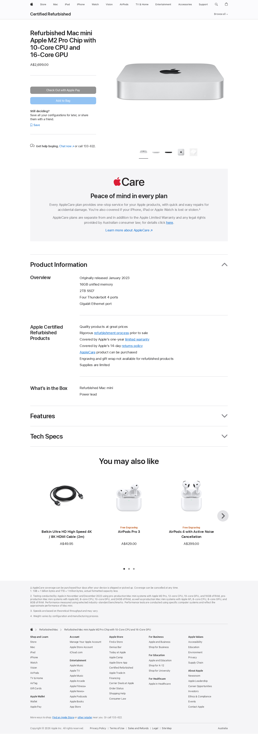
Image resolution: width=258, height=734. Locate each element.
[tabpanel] (170, 87)
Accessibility (195, 642)
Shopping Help (117, 693)
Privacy (192, 657)
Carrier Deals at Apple (121, 683)
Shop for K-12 (156, 665)
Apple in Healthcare (160, 683)
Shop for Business (159, 647)
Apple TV (75, 670)
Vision (33, 667)
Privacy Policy (98, 728)
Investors (193, 691)
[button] (216, 4)
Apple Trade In (117, 673)
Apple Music (76, 665)
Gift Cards (36, 688)
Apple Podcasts (78, 696)
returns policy (132, 346)
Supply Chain (195, 662)
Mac (32, 647)
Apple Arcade (77, 681)
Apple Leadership (198, 681)
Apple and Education (160, 660)
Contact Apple (196, 706)
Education (193, 647)
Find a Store (116, 642)
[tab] (143, 153)
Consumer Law (117, 698)
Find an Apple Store (63, 717)
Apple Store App (118, 662)
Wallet (33, 701)
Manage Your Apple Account (85, 642)
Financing (114, 678)
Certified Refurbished (50, 14)
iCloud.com (76, 652)
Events (192, 701)
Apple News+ (77, 691)
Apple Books (77, 701)
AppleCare (88, 352)
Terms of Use (117, 728)
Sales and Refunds (138, 728)
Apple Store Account (81, 647)
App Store (75, 706)
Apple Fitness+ (78, 686)
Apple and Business (159, 642)
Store (33, 642)
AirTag (33, 683)
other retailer (85, 717)
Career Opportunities (200, 686)
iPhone (34, 657)
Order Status (116, 688)
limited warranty (137, 339)
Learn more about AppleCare (127, 230)
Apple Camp (116, 657)
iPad (32, 652)
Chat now (66, 146)
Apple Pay (36, 706)
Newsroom (194, 675)
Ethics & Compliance (199, 696)
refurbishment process (111, 333)
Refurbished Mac (48, 629)
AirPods (34, 673)
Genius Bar (115, 647)
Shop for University (159, 670)
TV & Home (36, 678)
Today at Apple (117, 652)
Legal (155, 728)
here (169, 223)
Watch (33, 662)
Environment (195, 652)
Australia (223, 728)
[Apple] (31, 629)
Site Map (167, 728)
